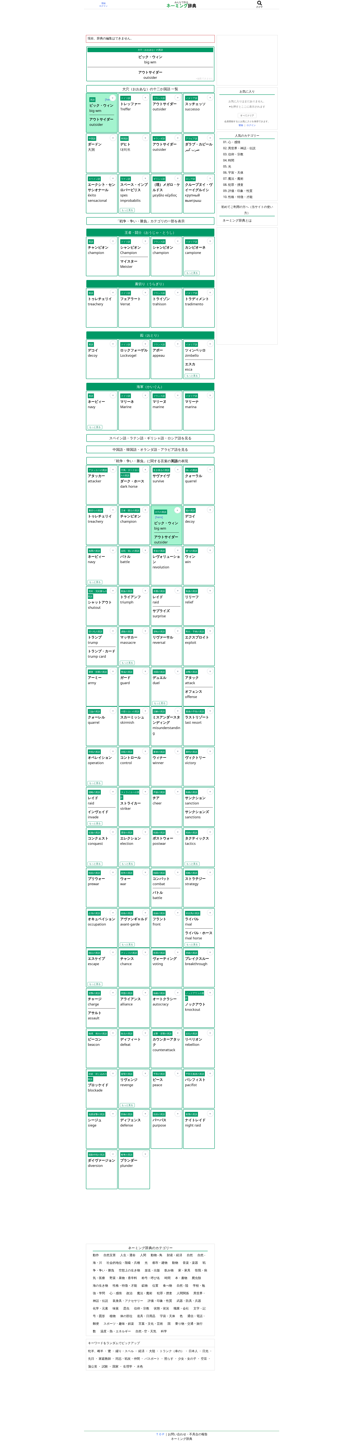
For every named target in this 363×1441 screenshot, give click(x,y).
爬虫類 (197, 1278)
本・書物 (181, 1278)
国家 (115, 1366)
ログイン (103, 6)
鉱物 (145, 1285)
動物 (175, 1263)
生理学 (128, 1366)
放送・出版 (153, 1270)
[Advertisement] (181, 21)
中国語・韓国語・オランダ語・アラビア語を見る (150, 449)
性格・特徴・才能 (125, 1285)
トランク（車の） (172, 1351)
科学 (164, 1331)
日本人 (194, 1351)
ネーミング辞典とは (237, 220)
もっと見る (127, 210)
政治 (129, 1293)
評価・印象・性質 (160, 1301)
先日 (91, 1358)
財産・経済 (175, 1255)
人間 (143, 1255)
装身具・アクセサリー (128, 1301)
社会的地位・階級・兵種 (124, 1263)
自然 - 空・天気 (146, 1331)
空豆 (204, 1358)
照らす (169, 1358)
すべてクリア (247, 115)
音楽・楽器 (191, 1263)
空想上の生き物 (130, 1270)
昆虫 (126, 1308)
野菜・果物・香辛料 (124, 1278)
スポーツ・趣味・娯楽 (119, 1323)
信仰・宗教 (142, 1308)
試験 (105, 1366)
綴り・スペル (125, 1351)
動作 (96, 1255)
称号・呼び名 (151, 1278)
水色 (140, 1366)
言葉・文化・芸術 (151, 1323)
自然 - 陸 (183, 1285)
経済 (141, 1351)
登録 (103, 3)
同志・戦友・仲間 (128, 1358)
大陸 (152, 1351)
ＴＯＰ (160, 1434)
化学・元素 (101, 1308)
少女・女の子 (187, 1358)
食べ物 (168, 1285)
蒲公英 (93, 1366)
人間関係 (183, 1293)
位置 (155, 1285)
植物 (113, 1316)
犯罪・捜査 (165, 1293)
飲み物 (169, 1270)
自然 (190, 1255)
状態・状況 (162, 1308)
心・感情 (116, 1293)
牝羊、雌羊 (96, 1351)
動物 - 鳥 (157, 1255)
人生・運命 (128, 1255)
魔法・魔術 (145, 1293)
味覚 (116, 1308)
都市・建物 (160, 1263)
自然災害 (109, 1255)
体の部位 (126, 1316)
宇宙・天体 (168, 1316)
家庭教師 (105, 1358)
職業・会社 (182, 1308)
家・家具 (184, 1270)
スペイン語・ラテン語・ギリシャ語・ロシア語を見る (150, 438)
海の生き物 (101, 1285)
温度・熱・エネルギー (116, 1331)
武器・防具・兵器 (189, 1301)
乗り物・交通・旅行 (189, 1323)
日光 (205, 1351)
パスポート (152, 1358)
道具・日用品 (146, 1316)
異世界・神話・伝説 (242, 148)
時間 (167, 1278)
